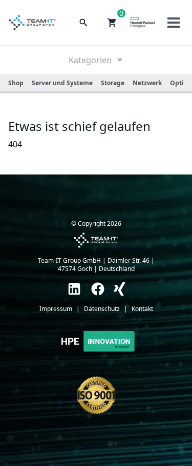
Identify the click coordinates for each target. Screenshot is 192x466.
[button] (112, 22)
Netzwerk (147, 83)
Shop (16, 83)
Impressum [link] (55, 309)
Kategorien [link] (90, 60)
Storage (112, 83)
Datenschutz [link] (102, 309)
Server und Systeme (62, 83)
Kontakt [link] (142, 309)
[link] (74, 289)
